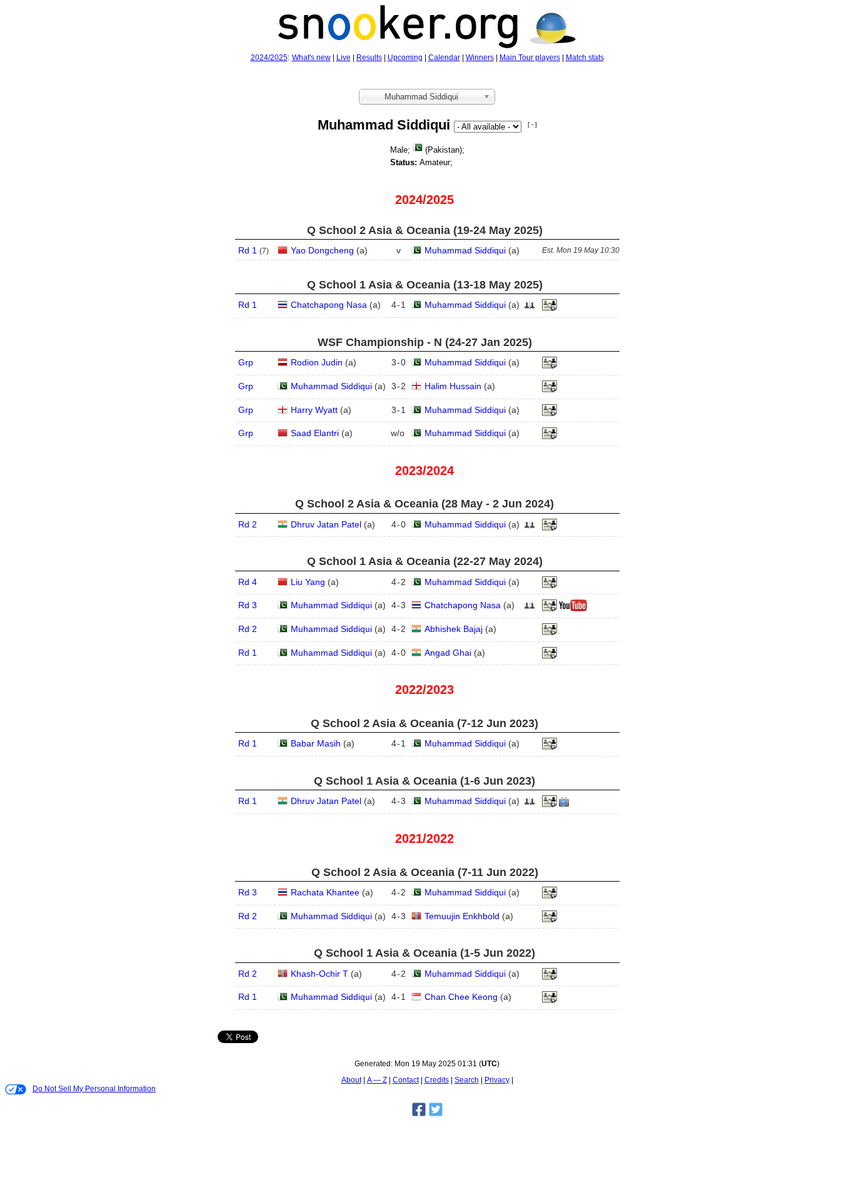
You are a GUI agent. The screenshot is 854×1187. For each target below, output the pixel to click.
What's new (311, 57)
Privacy (497, 1080)
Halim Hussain (452, 386)
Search (467, 1080)
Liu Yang (308, 582)
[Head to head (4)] (529, 528)
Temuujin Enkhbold (462, 916)
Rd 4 (247, 582)
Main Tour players (530, 57)
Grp (245, 362)
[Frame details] (549, 308)
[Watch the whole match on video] (565, 804)
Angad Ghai (447, 653)
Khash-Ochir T (319, 974)
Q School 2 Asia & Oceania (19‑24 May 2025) (425, 230)
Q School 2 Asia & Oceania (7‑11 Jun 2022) (424, 872)
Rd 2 (247, 524)
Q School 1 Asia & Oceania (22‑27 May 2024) (425, 561)
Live (343, 57)
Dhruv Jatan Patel (326, 524)
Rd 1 (247, 250)
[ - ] (532, 124)
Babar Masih (316, 743)
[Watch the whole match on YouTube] (574, 608)
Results (369, 57)
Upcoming (405, 57)
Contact (406, 1080)
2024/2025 (269, 57)
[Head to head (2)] (529, 308)
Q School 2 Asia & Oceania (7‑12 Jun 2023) (424, 723)
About (351, 1080)
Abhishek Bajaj (453, 629)
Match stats (585, 57)
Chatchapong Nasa (329, 305)
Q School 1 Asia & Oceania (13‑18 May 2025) (425, 284)
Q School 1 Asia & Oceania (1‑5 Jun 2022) (424, 953)
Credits (436, 1080)
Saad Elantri (315, 433)
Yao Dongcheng (322, 250)
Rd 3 (247, 605)
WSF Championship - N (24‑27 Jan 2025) (425, 342)
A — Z (377, 1080)
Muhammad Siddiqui (465, 250)
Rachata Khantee (325, 892)
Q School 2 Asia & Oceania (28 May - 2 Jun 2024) (424, 503)
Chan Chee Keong (461, 997)
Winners (480, 57)
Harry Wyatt (314, 410)
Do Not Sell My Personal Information (94, 1088)
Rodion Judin (317, 362)
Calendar (444, 57)
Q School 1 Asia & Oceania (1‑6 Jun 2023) (424, 781)
